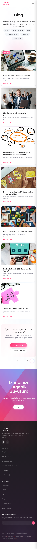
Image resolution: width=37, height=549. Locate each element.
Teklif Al (18, 407)
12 (17, 361)
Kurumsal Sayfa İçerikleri (9, 466)
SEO (28, 30)
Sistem (4, 489)
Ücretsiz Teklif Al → (18, 345)
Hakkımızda (5, 485)
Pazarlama (25, 34)
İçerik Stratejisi (6, 475)
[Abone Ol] (33, 523)
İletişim (4, 499)
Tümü (7, 30)
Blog (3, 494)
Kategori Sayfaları (7, 456)
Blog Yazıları (6, 452)
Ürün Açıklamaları (7, 461)
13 (22, 361)
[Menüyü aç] (33, 3)
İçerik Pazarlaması (12, 34)
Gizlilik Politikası (7, 503)
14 (27, 361)
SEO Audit (5, 470)
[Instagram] (7, 442)
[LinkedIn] (3, 442)
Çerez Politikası (6, 508)
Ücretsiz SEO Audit (18, 351)
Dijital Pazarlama (18, 30)
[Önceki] (4, 361)
